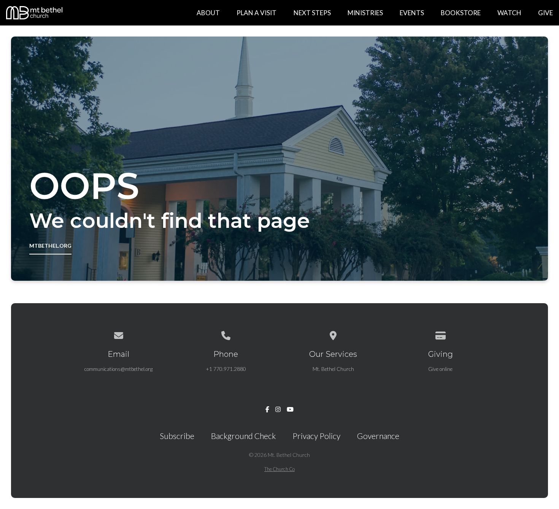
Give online (440, 369)
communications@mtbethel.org (118, 369)
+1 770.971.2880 (226, 369)
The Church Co (279, 469)
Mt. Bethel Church (333, 369)
